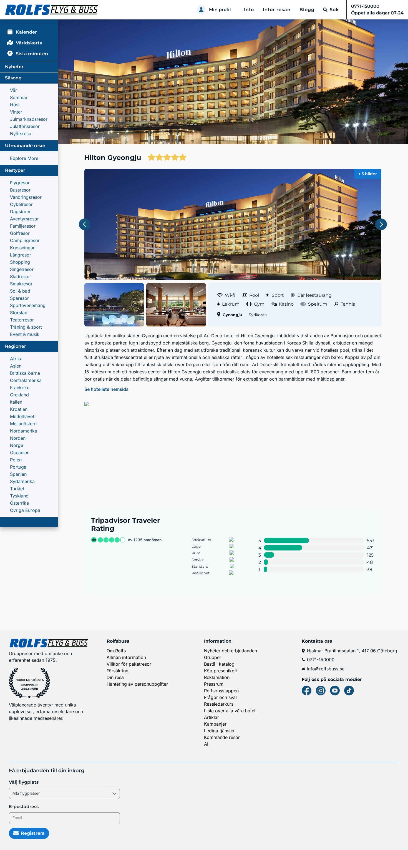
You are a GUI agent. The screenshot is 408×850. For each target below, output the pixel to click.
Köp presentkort (221, 670)
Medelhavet (22, 416)
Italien (16, 402)
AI (206, 744)
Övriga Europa (25, 510)
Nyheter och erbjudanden (230, 650)
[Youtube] (335, 690)
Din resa (115, 677)
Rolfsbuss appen (221, 690)
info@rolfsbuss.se (325, 669)
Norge (16, 445)
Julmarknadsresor (28, 119)
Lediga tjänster (219, 730)
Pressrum (213, 684)
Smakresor (21, 283)
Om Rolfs (116, 650)
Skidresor (20, 276)
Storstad (18, 312)
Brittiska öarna (25, 373)
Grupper (212, 657)
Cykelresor (21, 204)
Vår (13, 90)
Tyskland (19, 496)
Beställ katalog (219, 664)
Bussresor (20, 190)
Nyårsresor (21, 133)
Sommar (18, 97)
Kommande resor (222, 737)
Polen (16, 459)
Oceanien (19, 452)
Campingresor (25, 240)
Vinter (16, 112)
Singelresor (22, 269)
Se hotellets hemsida (106, 389)
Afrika (16, 358)
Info (249, 9)
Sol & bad (20, 291)
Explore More (24, 158)
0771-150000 (320, 659)
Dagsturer (20, 211)
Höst (15, 104)
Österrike (19, 503)
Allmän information (126, 657)
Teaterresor (22, 320)
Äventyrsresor (24, 219)
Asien (15, 366)
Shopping (20, 262)
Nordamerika (23, 431)
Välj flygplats (24, 782)
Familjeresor (23, 226)
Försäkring (118, 670)
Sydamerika (22, 481)
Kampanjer (215, 724)
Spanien (18, 474)
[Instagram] (321, 690)
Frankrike (19, 387)
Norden (18, 438)
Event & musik (24, 334)
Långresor (20, 255)
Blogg (306, 9)
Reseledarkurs (218, 704)
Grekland (19, 395)
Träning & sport (26, 327)
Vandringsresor (26, 197)
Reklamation (217, 677)
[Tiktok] (349, 690)
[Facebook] (306, 690)
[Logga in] (201, 9)
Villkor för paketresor (129, 664)
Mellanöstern (23, 423)
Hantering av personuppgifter (137, 684)
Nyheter (14, 66)
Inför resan (277, 9)
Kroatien (18, 409)
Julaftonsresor (25, 126)
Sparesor (19, 298)
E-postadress (24, 806)
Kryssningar (22, 247)
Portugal (18, 467)
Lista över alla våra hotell (230, 710)
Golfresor (20, 233)
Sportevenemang (28, 305)
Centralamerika (26, 380)
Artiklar (211, 717)
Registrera (33, 833)
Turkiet (17, 488)
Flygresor (20, 182)
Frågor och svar (220, 697)
